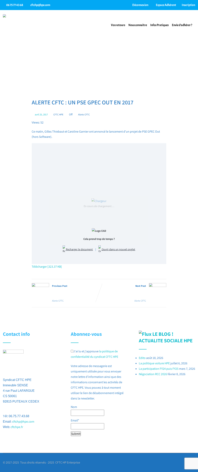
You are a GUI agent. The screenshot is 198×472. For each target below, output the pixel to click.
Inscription (188, 5)
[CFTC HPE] (4, 15)
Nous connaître (137, 25)
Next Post (126, 290)
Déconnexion (140, 5)
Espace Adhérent (165, 5)
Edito (142, 358)
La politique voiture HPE (154, 363)
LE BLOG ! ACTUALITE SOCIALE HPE (166, 337)
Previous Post (69, 290)
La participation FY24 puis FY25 (158, 369)
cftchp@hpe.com (40, 5)
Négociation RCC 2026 (153, 374)
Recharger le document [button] (79, 249)
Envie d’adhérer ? (182, 25)
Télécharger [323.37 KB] (47, 267)
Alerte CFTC (84, 114)
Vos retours (118, 25)
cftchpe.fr (17, 427)
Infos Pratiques (159, 25)
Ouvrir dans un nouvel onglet (118, 249)
